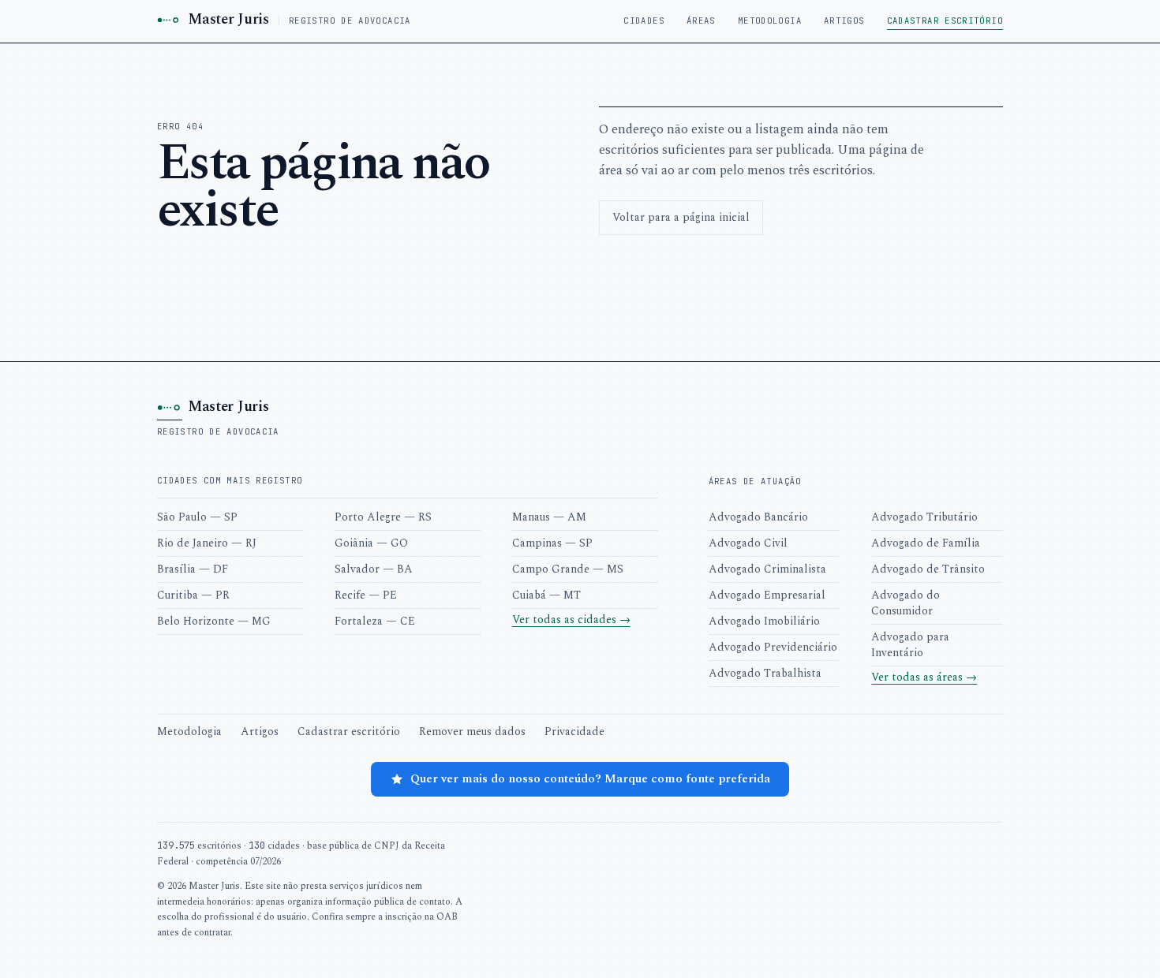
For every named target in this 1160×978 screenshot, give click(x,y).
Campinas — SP (552, 543)
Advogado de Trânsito (928, 569)
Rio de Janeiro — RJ (206, 543)
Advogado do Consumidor (905, 603)
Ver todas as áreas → (924, 677)
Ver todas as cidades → (571, 619)
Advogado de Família (925, 543)
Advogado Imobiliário (764, 621)
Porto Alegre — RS (383, 517)
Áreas (701, 20)
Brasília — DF (192, 569)
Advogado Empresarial (767, 595)
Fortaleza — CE (375, 621)
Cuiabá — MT (546, 595)
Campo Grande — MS (567, 569)
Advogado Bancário (758, 517)
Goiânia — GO (371, 543)
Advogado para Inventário (910, 645)
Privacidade (574, 731)
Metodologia (770, 20)
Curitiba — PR (193, 595)
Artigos (844, 20)
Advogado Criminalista (767, 569)
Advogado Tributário (924, 517)
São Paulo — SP (197, 517)
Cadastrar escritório (945, 20)
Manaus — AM (549, 517)
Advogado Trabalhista (765, 673)
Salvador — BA (374, 569)
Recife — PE (366, 595)
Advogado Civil (748, 543)
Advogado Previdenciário (773, 647)
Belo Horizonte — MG (214, 621)
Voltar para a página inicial (681, 217)
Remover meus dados (472, 731)
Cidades (643, 20)
